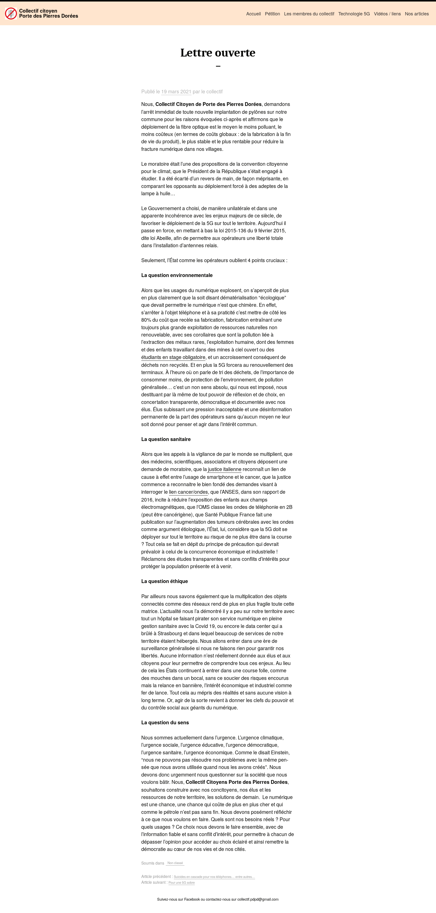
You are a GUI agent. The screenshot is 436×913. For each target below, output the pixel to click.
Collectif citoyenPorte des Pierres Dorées (48, 13)
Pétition (272, 13)
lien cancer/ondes (188, 491)
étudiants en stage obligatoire (173, 357)
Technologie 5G (354, 13)
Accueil (253, 13)
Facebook (192, 899)
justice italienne (224, 469)
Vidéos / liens (387, 13)
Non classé (175, 863)
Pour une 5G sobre (182, 882)
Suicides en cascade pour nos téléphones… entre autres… (214, 876)
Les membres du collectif (309, 13)
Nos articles (417, 13)
